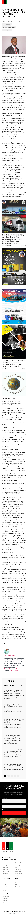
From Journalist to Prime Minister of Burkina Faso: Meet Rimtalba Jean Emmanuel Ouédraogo (13, 751)
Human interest (7, 24)
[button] (25, 2)
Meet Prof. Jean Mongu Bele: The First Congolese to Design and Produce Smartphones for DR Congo (14, 692)
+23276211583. (14, 670)
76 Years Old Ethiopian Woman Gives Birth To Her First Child (12, 765)
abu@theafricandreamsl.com (11, 669)
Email (3, 804)
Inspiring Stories (7, 30)
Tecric (17, 913)
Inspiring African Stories (9, 27)
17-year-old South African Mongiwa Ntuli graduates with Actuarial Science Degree (14, 721)
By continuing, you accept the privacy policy (13, 810)
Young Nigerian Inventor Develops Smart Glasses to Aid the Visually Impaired (13, 706)
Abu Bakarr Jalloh (9, 655)
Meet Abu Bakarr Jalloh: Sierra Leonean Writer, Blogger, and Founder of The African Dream (12, 737)
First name (4, 798)
